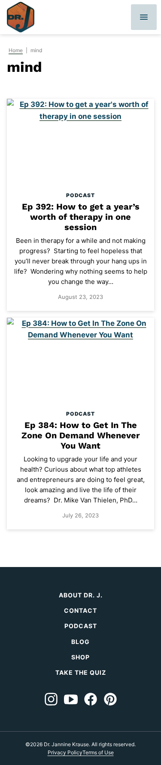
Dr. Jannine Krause (20, 17)
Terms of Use (98, 752)
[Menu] (144, 17)
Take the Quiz (80, 672)
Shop (80, 657)
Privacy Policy (65, 752)
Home (16, 50)
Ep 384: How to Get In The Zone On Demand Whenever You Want (80, 435)
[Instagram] (51, 699)
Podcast (80, 195)
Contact (80, 610)
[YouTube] (71, 699)
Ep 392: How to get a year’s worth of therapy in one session (81, 216)
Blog (80, 641)
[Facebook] (90, 699)
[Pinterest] (110, 699)
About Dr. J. (81, 595)
